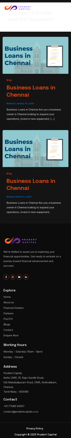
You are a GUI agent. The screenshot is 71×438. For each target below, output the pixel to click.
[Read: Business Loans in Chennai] (35, 55)
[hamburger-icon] (65, 8)
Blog (9, 80)
